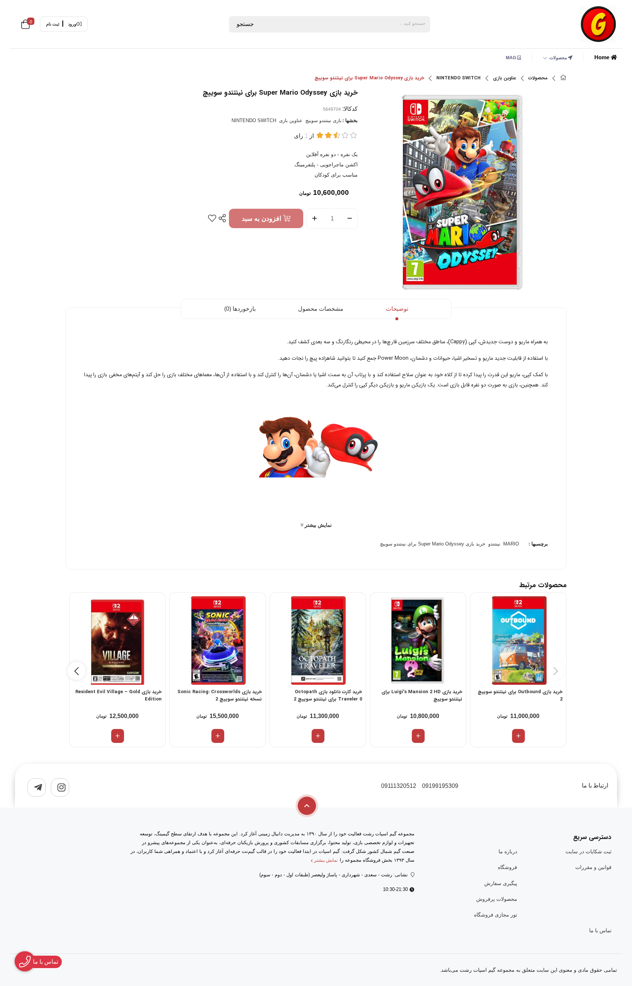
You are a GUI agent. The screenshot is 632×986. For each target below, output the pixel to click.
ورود (72, 24)
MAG (511, 57)
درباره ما (508, 851)
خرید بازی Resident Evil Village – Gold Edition (118, 695)
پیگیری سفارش (500, 883)
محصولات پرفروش (496, 899)
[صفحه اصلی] (563, 78)
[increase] (314, 218)
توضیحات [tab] (397, 309)
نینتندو (494, 544)
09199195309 (440, 786)
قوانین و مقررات (593, 867)
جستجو (245, 24)
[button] (76, 671)
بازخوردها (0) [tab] (240, 309)
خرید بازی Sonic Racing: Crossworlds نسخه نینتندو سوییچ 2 (219, 695)
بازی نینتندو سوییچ (323, 120)
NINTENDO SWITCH (458, 78)
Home (602, 57)
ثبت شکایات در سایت (588, 851)
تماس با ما (600, 930)
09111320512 (398, 786)
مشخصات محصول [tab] (320, 309)
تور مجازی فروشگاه (495, 915)
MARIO (511, 544)
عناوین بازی (504, 78)
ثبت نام (52, 24)
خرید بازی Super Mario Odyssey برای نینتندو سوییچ (432, 544)
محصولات (558, 57)
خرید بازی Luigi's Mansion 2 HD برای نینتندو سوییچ (421, 695)
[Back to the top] (307, 806)
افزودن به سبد (262, 218)
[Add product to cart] (518, 736)
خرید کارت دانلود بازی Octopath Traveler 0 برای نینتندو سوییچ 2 (328, 695)
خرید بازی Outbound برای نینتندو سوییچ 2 (520, 695)
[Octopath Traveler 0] (318, 640)
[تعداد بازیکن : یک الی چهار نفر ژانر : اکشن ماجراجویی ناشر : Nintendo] (418, 640)
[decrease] (350, 218)
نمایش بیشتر (317, 525)
